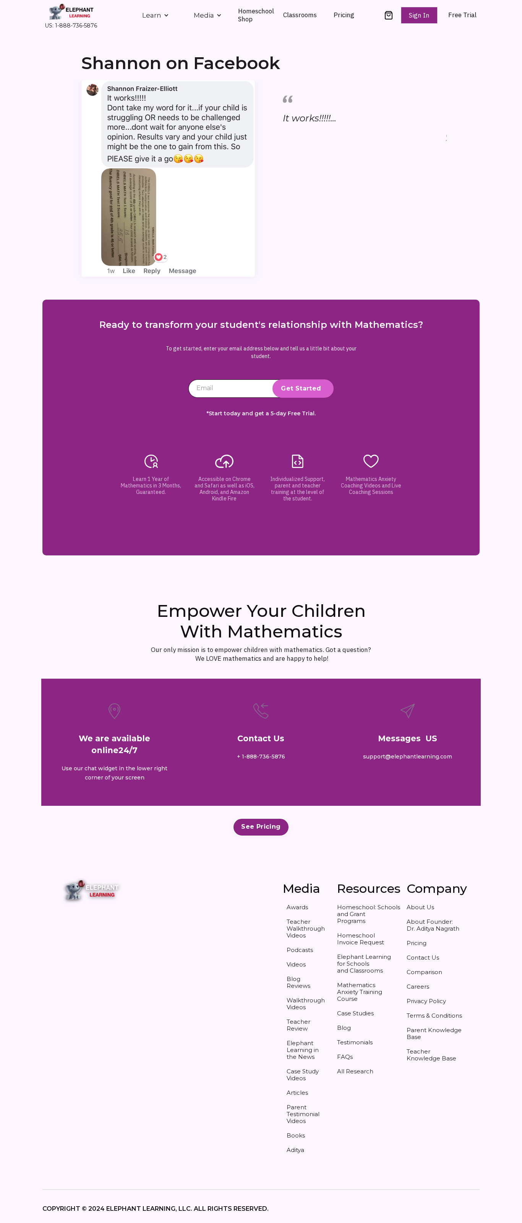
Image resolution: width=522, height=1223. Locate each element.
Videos (296, 964)
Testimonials (355, 1042)
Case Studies (355, 1013)
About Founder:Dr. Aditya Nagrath (433, 925)
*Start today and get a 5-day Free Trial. (261, 413)
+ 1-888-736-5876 (261, 756)
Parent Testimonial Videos (303, 1114)
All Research (355, 1071)
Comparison (424, 972)
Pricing (344, 15)
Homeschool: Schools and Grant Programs (366, 914)
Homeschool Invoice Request (360, 939)
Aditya (295, 1150)
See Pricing (260, 826)
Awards (297, 907)
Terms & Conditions (434, 1015)
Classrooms (300, 15)
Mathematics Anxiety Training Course (359, 991)
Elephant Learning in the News (303, 1049)
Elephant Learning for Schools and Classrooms (364, 963)
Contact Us (423, 957)
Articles (297, 1092)
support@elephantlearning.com (407, 756)
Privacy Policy (426, 1001)
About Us (420, 907)
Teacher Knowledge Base (431, 1055)
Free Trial (462, 15)
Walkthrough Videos (306, 1004)
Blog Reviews (298, 982)
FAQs (345, 1056)
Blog (344, 1027)
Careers (418, 986)
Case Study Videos (303, 1075)
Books (296, 1135)
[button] (156, 15)
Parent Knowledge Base (434, 1033)
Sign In (419, 15)
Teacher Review (298, 1025)
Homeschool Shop (256, 15)
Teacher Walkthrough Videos (306, 928)
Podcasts (300, 950)
